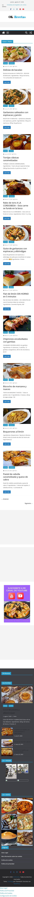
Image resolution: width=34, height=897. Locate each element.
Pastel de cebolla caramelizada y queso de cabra (15, 477)
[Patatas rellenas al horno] (9, 806)
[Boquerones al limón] (17, 416)
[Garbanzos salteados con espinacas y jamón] (17, 97)
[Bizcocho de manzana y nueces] (17, 371)
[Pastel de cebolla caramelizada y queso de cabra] (17, 458)
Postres (11, 151)
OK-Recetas (6, 673)
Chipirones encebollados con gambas (15, 340)
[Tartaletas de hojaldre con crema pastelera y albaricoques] (7, 733)
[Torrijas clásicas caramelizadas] (17, 142)
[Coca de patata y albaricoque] (17, 695)
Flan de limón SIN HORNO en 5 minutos (16, 295)
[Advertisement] (17, 527)
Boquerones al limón (13, 431)
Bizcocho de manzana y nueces (14, 388)
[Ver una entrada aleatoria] (30, 33)
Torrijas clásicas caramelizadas (11, 159)
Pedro (15, 66)
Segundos (11, 63)
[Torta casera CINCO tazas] (9, 838)
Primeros (11, 105)
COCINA (5, 63)
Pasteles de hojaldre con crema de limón (21, 751)
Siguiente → (29, 503)
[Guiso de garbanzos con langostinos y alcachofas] (25, 806)
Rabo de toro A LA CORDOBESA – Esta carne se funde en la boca (15, 205)
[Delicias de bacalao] (17, 54)
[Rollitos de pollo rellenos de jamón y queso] (25, 822)
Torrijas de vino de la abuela (22, 742)
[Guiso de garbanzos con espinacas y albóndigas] (17, 233)
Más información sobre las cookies (11, 856)
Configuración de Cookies (8, 896)
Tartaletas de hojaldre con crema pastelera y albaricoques (16, 5)
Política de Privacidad (7, 891)
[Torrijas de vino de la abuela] (7, 743)
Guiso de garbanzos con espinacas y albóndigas (15, 250)
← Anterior (5, 499)
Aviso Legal (4, 853)
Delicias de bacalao (12, 69)
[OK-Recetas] (3, 33)
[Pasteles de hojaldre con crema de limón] (7, 752)
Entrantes (11, 467)
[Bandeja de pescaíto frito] (9, 822)
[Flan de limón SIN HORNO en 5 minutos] (17, 278)
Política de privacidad (7, 864)
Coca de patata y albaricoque (11, 711)
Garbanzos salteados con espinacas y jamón (15, 113)
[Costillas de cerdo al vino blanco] (25, 838)
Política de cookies (7, 860)
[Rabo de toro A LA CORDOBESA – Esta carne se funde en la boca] (17, 187)
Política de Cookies (6, 893)
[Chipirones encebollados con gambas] (17, 323)
